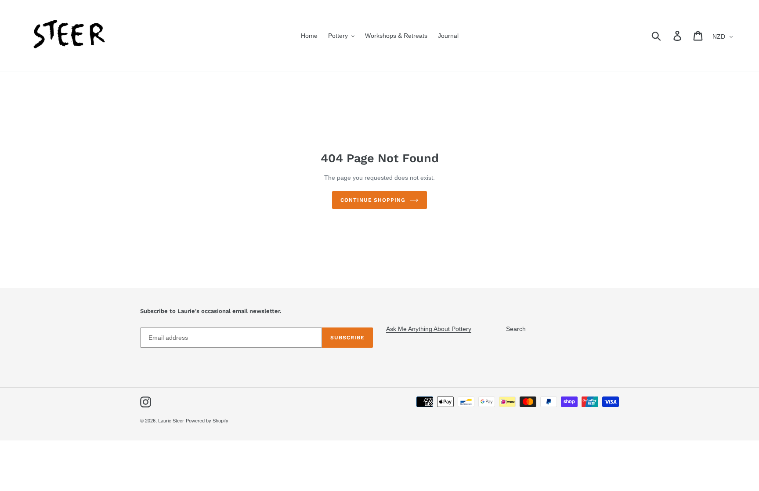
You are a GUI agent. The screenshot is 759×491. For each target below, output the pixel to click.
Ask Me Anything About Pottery (428, 328)
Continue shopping (372, 200)
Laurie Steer (171, 420)
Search (516, 328)
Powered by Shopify (207, 420)
